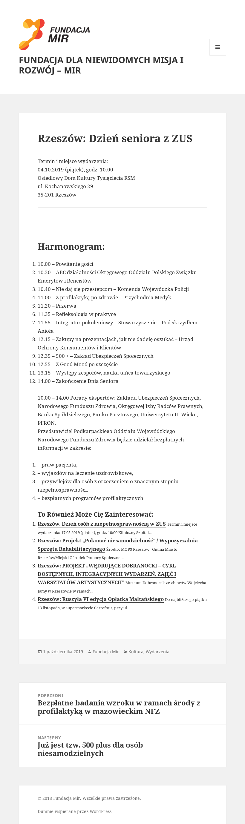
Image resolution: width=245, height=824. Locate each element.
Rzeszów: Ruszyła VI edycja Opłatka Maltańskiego (101, 599)
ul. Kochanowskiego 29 (65, 186)
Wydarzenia (157, 651)
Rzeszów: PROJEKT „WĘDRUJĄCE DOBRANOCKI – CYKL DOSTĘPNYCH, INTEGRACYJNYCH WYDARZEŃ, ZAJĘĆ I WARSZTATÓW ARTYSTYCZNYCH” (107, 574)
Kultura (135, 651)
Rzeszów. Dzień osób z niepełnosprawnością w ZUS (102, 523)
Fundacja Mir (106, 651)
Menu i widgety (218, 55)
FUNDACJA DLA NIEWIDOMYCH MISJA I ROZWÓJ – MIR (101, 65)
